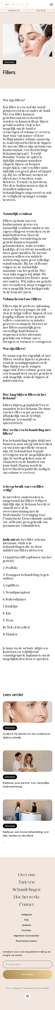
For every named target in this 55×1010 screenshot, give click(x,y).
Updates (26, 925)
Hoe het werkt (26, 897)
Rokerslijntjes (16, 599)
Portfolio (26, 930)
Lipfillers (12, 585)
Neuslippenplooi (18, 592)
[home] (24, 4)
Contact (26, 904)
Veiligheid (26, 914)
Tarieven (26, 882)
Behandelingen (26, 889)
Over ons (26, 874)
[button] (51, 4)
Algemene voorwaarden (26, 935)
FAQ (26, 919)
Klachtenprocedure (26, 940)
